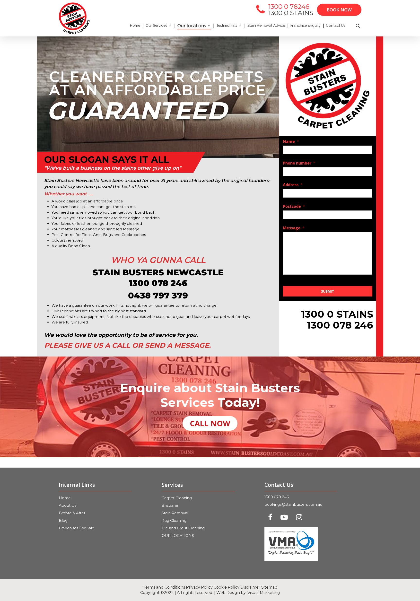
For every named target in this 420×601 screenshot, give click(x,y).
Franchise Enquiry (305, 25)
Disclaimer (250, 587)
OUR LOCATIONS (178, 535)
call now (210, 423)
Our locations (191, 25)
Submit (327, 291)
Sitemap (269, 587)
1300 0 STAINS (290, 13)
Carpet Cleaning (177, 498)
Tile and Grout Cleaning (183, 528)
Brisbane (170, 505)
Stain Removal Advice (266, 25)
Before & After (72, 513)
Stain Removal (175, 513)
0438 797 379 (158, 295)
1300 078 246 (276, 497)
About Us (67, 505)
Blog (63, 520)
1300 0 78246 (288, 6)
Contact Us (335, 25)
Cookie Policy (226, 587)
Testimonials (226, 25)
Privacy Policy (199, 587)
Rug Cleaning (174, 520)
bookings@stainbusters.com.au (293, 504)
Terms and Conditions (164, 587)
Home (135, 25)
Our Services (156, 25)
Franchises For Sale (76, 528)
